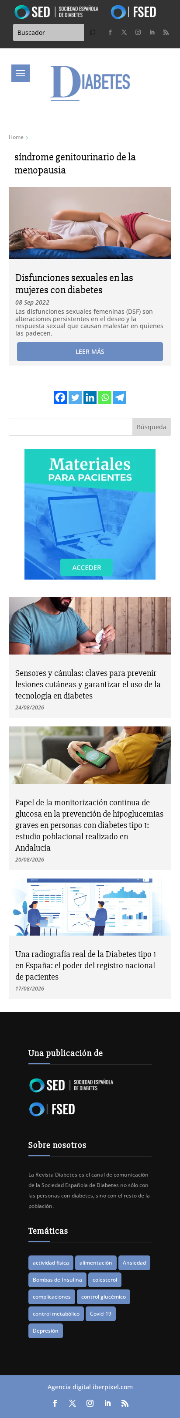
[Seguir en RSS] (166, 32)
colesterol (105, 1279)
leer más (90, 351)
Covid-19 (100, 1313)
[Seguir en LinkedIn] (152, 32)
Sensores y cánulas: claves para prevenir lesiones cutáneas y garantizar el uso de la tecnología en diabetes (88, 684)
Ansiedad (134, 1262)
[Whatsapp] (104, 397)
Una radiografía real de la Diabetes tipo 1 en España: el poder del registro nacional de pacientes (85, 965)
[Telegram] (119, 397)
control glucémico (103, 1296)
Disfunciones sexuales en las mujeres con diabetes (74, 283)
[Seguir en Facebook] (110, 32)
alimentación (96, 1262)
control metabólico (56, 1313)
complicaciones (52, 1296)
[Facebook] (60, 397)
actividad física (51, 1262)
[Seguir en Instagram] (138, 32)
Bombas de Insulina (57, 1279)
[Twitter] (75, 397)
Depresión (46, 1330)
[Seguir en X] (124, 32)
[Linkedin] (90, 397)
